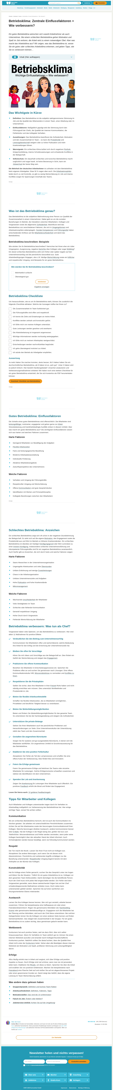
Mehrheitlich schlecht (23, 273)
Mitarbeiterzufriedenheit (44, 233)
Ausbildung (79, 8)
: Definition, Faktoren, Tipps (32, 991)
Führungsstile (62, 230)
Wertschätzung (53, 257)
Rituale (33, 965)
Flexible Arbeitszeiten (21, 447)
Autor (12, 1025)
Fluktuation (22, 582)
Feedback (24, 786)
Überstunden (46, 566)
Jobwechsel (17, 164)
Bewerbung (20, 8)
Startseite (10, 16)
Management (71, 8)
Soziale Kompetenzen (45, 230)
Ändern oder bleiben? (28, 999)
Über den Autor (16, 1022)
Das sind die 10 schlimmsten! (32, 995)
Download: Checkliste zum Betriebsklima (25, 381)
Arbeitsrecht (56, 8)
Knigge (90, 8)
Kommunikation (25, 488)
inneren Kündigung (20, 547)
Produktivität (55, 140)
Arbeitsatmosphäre (63, 171)
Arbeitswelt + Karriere (17, 16)
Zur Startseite (56, 1037)
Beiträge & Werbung (84, 1088)
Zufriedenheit (42, 225)
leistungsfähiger (15, 424)
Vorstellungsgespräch (30, 8)
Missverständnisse (42, 673)
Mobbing (70, 249)
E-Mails (16, 832)
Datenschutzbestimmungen (37, 1065)
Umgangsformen (58, 227)
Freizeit (53, 686)
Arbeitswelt (40, 8)
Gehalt (50, 8)
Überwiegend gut (22, 277)
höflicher (71, 257)
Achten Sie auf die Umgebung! (34, 1003)
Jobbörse (87, 3)
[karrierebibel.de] (11, 3)
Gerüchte (42, 249)
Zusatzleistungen (45, 570)
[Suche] (79, 3)
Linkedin (19, 1029)
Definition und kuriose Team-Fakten (34, 987)
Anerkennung (27, 783)
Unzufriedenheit (29, 600)
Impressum (64, 1088)
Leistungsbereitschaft (21, 143)
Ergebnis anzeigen (41, 287)
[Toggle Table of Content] (42, 57)
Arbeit (60, 424)
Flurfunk (67, 149)
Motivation (48, 538)
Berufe (45, 8)
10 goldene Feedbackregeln (39, 792)
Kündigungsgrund (47, 544)
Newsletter (101, 3)
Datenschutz (72, 1088)
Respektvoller (35, 859)
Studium (85, 8)
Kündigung (64, 8)
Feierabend (13, 970)
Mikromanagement (20, 586)
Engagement (52, 658)
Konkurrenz (30, 943)
